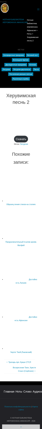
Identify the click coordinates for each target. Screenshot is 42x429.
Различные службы (21, 79)
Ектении (32, 65)
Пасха (36, 69)
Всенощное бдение (20, 60)
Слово (27, 391)
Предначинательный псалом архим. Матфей (21, 243)
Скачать (21, 139)
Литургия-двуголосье (21, 69)
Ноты (19, 391)
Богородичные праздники (14, 55)
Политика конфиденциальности (17, 407)
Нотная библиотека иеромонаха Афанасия (15, 21)
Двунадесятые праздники (15, 65)
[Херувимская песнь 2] (21, 117)
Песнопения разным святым (20, 74)
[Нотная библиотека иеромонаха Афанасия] (5, 8)
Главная (9, 391)
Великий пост (32, 55)
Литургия (6, 69)
